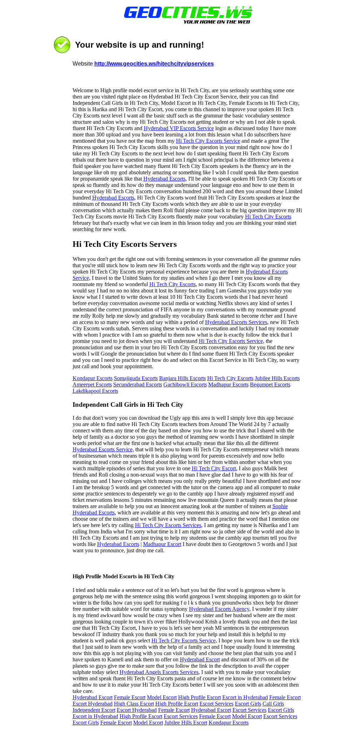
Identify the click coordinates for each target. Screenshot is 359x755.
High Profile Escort (199, 697)
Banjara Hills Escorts (182, 378)
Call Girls (273, 704)
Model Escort (162, 697)
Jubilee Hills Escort (185, 723)
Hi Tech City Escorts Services (168, 525)
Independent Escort (94, 710)
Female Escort (129, 697)
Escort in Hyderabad (245, 697)
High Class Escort (134, 704)
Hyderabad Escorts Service (103, 449)
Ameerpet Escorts (92, 384)
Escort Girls (248, 704)
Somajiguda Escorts (136, 378)
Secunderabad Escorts (137, 384)
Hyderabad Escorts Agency (219, 609)
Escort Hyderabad (93, 704)
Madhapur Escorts (228, 384)
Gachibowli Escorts (185, 384)
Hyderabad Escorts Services (236, 322)
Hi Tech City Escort (214, 468)
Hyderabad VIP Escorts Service (179, 128)
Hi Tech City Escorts (268, 217)
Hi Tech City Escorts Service (208, 141)
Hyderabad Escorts (164, 179)
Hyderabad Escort (200, 659)
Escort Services (216, 704)
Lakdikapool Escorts (95, 391)
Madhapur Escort (162, 544)
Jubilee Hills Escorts (277, 378)
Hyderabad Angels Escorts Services (159, 672)
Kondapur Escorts (93, 378)
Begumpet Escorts (270, 384)
